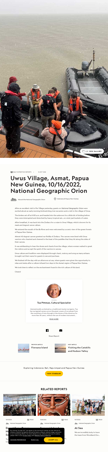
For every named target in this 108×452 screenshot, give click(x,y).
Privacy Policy (27, 435)
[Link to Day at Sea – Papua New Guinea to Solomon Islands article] (19, 405)
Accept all (53, 440)
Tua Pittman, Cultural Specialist (54, 302)
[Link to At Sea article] (88, 405)
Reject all (35, 440)
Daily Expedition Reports (17, 396)
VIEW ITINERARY (54, 374)
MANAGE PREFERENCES (18, 440)
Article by (54, 300)
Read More (54, 319)
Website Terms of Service (43, 435)
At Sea (79, 428)
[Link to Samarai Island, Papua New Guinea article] (54, 405)
